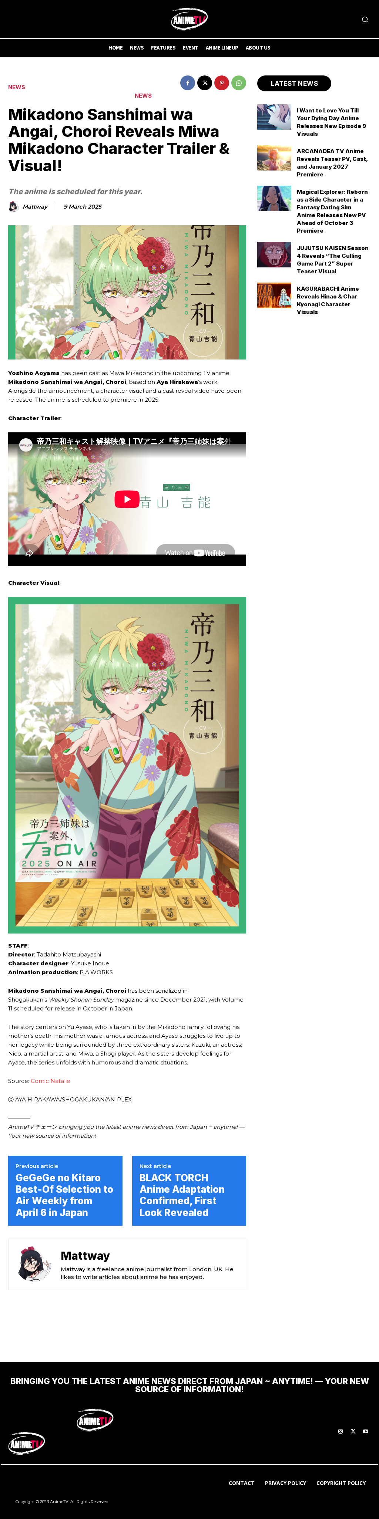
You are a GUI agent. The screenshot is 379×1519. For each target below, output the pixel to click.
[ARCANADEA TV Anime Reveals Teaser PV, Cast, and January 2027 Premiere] (274, 158)
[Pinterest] (221, 82)
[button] (365, 19)
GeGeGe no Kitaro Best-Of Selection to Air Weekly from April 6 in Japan (64, 1195)
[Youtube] (365, 1432)
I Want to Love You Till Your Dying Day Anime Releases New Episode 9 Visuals (331, 122)
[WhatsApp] (238, 82)
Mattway (35, 206)
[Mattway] (14, 206)
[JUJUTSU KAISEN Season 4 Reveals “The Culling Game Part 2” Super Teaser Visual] (274, 254)
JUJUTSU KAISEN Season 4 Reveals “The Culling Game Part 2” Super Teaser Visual (333, 259)
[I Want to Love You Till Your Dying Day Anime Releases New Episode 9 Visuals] (274, 117)
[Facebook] (187, 82)
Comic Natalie (50, 1080)
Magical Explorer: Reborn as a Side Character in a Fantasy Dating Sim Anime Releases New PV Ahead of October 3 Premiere (332, 211)
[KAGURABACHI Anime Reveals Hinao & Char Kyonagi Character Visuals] (274, 295)
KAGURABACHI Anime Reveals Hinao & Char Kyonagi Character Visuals (328, 300)
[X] (204, 82)
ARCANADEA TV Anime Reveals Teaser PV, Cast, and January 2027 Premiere (332, 163)
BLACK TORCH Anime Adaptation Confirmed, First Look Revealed (182, 1195)
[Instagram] (340, 1432)
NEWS (16, 87)
